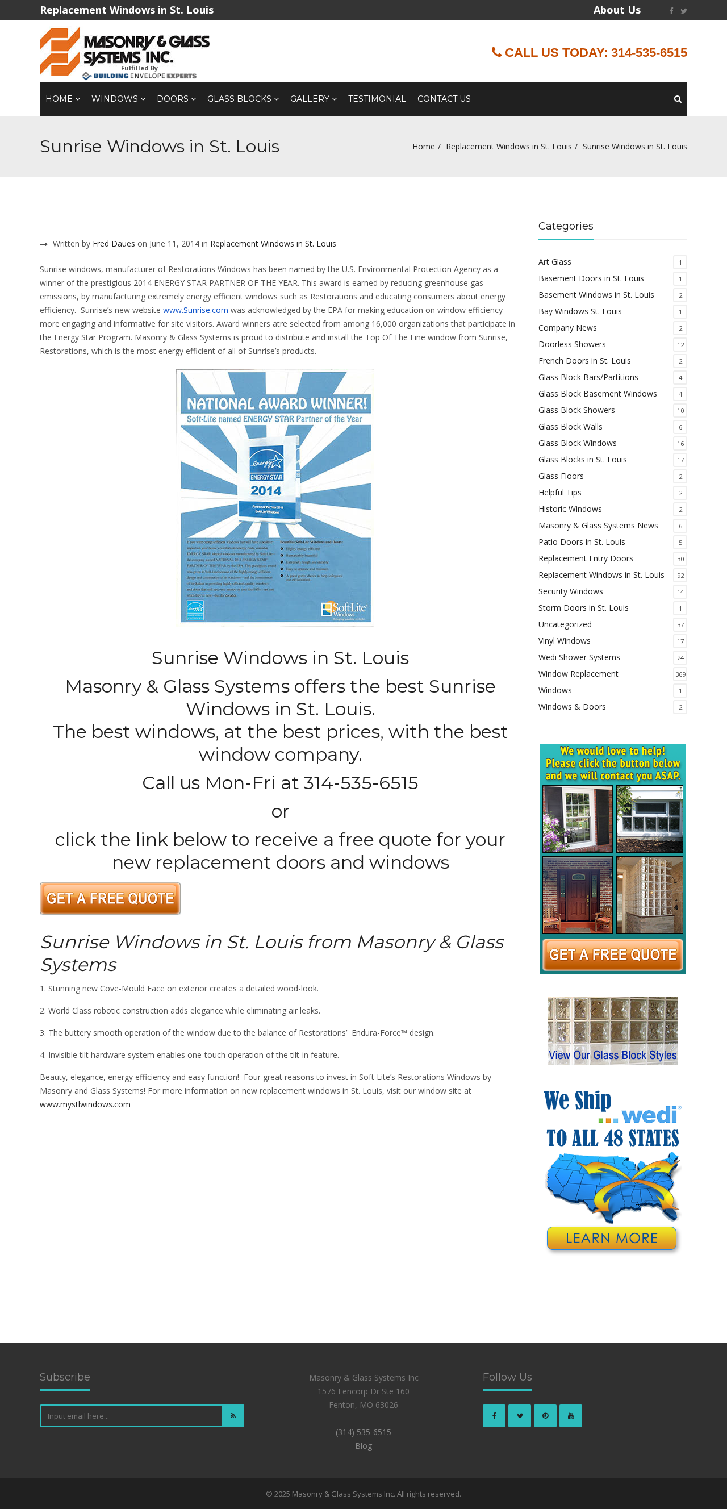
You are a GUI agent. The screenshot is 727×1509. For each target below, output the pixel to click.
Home (60, 99)
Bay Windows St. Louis (580, 311)
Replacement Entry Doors (585, 558)
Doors (174, 99)
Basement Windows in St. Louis (596, 294)
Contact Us (444, 99)
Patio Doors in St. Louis (581, 541)
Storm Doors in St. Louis (583, 607)
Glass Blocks (240, 99)
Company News (567, 327)
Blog (363, 1445)
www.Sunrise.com (195, 310)
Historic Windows (570, 508)
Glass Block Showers (576, 410)
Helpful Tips (560, 492)
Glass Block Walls (570, 426)
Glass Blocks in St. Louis (582, 459)
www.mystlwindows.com (85, 1104)
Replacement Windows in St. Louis (509, 146)
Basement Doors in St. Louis (591, 278)
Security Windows (570, 591)
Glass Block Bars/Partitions (588, 377)
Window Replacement (578, 673)
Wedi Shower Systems (579, 657)
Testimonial (377, 99)
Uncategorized (565, 624)
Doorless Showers (572, 344)
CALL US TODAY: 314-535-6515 (594, 52)
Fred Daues (114, 243)
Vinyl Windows (564, 640)
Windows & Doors (572, 706)
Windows (115, 99)
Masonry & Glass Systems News (598, 525)
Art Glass (554, 261)
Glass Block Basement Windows (597, 393)
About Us (617, 9)
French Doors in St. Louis (584, 360)
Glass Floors (561, 475)
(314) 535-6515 (363, 1432)
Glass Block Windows (577, 442)
